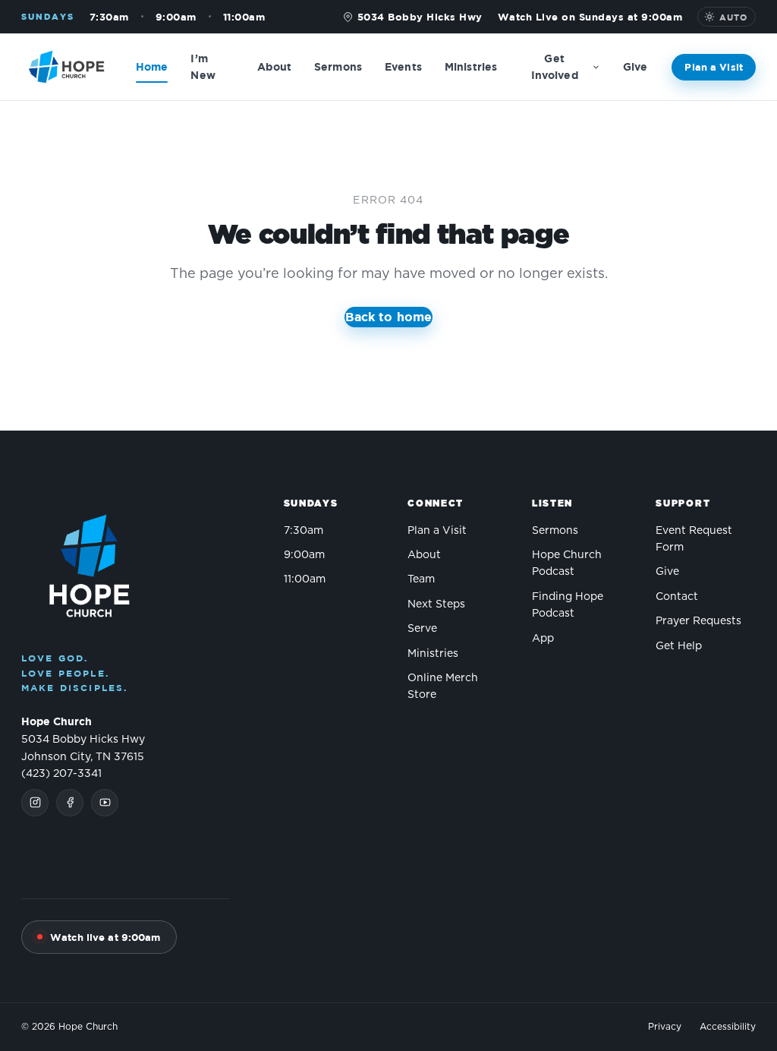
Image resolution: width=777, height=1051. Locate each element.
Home (152, 66)
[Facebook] (69, 802)
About (274, 66)
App (543, 638)
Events (403, 66)
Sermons (338, 66)
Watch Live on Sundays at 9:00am (590, 17)
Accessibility (728, 1026)
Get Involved (554, 66)
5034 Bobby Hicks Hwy (420, 17)
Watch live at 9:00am (105, 937)
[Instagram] (35, 802)
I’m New (202, 66)
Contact (677, 597)
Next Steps (436, 604)
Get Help (679, 646)
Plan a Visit (713, 67)
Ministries (471, 66)
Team (421, 579)
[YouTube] (104, 802)
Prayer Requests (698, 621)
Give (635, 66)
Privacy (664, 1026)
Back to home (389, 317)
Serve (422, 628)
